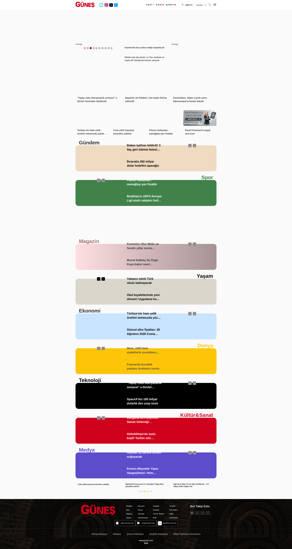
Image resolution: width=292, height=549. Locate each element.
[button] (190, 145)
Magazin (89, 241)
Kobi (154, 518)
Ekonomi (89, 311)
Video (171, 514)
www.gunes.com (146, 540)
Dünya (205, 345)
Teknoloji (90, 380)
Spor (207, 177)
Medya (87, 450)
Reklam (117, 534)
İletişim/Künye (99, 534)
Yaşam (205, 276)
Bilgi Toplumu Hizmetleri (187, 534)
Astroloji (156, 510)
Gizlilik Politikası (158, 534)
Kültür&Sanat (196, 415)
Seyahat (156, 506)
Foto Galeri (173, 510)
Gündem (89, 143)
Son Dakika (173, 518)
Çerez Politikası (135, 534)
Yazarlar (172, 506)
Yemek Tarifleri (158, 514)
